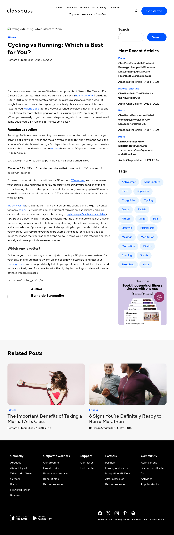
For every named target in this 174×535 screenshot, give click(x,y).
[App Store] (19, 518)
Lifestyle (134, 88)
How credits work (20, 490)
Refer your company (55, 473)
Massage (127, 237)
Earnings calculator (116, 468)
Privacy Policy (122, 520)
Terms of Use (105, 520)
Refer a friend (149, 462)
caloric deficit (32, 108)
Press (121, 58)
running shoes (15, 264)
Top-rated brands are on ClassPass (87, 14)
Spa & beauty (99, 7)
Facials (142, 209)
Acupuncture (152, 182)
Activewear (129, 182)
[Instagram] (117, 513)
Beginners (143, 191)
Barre (125, 191)
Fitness (60, 7)
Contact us (86, 462)
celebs (23, 210)
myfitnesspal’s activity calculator (86, 214)
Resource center (53, 484)
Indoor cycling (16, 205)
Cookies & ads (139, 520)
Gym (142, 218)
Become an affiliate (152, 468)
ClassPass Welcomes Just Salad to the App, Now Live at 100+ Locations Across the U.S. (136, 119)
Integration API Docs (117, 473)
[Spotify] (133, 513)
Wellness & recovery (78, 7)
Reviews (15, 495)
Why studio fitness (21, 473)
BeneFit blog (51, 479)
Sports (144, 255)
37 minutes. (78, 180)
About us (15, 462)
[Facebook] (100, 513)
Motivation (128, 246)
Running (127, 255)
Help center (87, 468)
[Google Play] (42, 518)
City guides (128, 200)
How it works (51, 468)
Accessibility (157, 520)
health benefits (84, 95)
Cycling (148, 200)
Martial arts (147, 228)
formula (55, 148)
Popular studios (150, 484)
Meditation (147, 237)
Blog (143, 473)
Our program (51, 462)
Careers (15, 479)
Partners (110, 462)
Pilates (147, 246)
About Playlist (18, 468)
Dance (125, 209)
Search (123, 29)
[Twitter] (108, 513)
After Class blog (114, 479)
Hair (155, 218)
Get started (154, 11)
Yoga (146, 264)
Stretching (128, 264)
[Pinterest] (125, 513)
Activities (115, 7)
